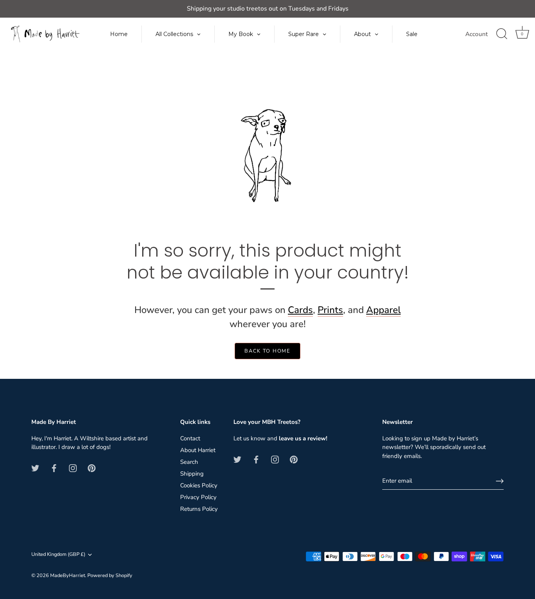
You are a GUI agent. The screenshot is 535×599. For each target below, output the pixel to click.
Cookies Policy (198, 485)
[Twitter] (35, 468)
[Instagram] (73, 468)
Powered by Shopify (109, 575)
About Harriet (197, 450)
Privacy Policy (198, 497)
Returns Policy (199, 509)
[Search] (501, 34)
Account (476, 34)
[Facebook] (54, 468)
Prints (330, 310)
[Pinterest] (92, 468)
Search (189, 462)
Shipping (192, 474)
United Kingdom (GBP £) (58, 555)
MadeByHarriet (67, 575)
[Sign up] (500, 481)
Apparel (383, 310)
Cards (300, 310)
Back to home (267, 351)
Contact (190, 438)
